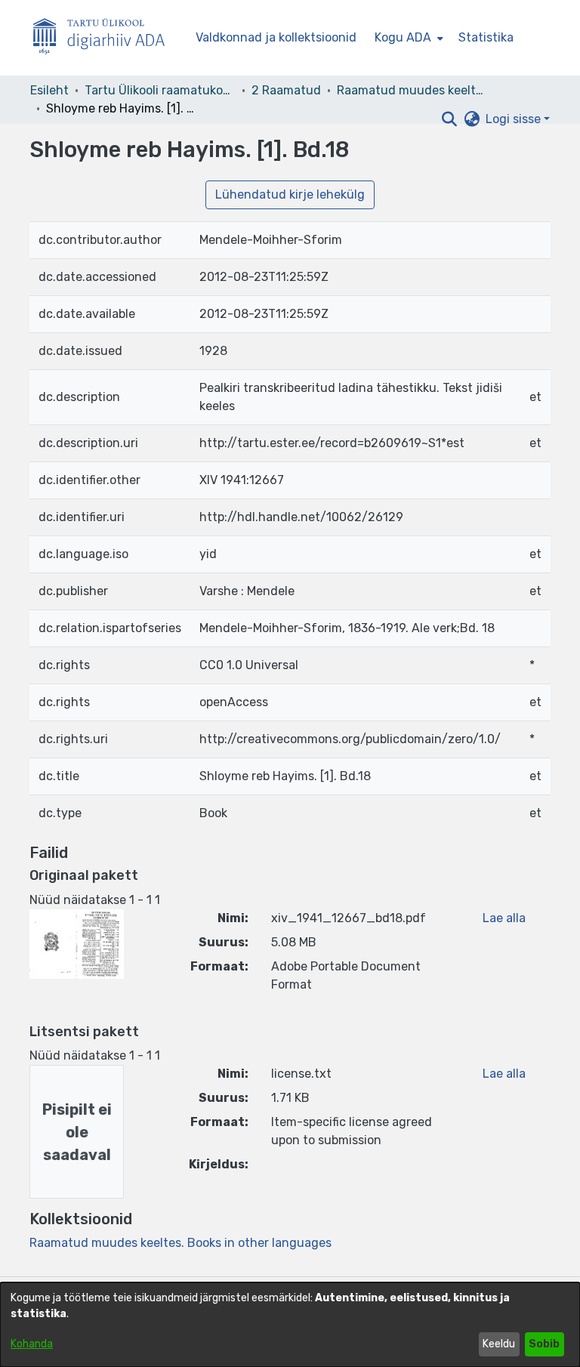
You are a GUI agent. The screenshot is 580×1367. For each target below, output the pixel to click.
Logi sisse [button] (515, 119)
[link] (180, 1243)
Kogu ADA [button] (403, 37)
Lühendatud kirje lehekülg (290, 194)
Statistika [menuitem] (486, 37)
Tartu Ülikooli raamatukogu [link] (160, 90)
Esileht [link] (49, 90)
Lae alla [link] (504, 918)
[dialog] (290, 1324)
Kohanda (32, 1344)
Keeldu (499, 1344)
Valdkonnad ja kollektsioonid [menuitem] (276, 37)
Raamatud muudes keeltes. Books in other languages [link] (412, 90)
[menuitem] (407, 38)
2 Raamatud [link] (286, 90)
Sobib (544, 1344)
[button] (449, 119)
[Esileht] (104, 38)
